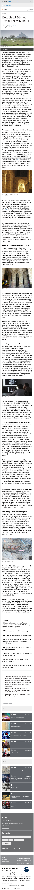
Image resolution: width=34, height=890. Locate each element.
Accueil (8, 1)
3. (2, 688)
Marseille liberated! (15, 787)
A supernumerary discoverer (18, 744)
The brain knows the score (17, 717)
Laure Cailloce (12, 25)
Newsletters (4, 859)
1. (2, 676)
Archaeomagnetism (19, 840)
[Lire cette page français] (17, 1)
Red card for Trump (15, 752)
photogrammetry (6, 843)
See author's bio (5, 828)
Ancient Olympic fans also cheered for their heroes (20, 797)
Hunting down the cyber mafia (18, 735)
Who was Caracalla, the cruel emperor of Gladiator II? (20, 779)
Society (5, 9)
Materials (15, 836)
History (4, 13)
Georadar (28, 836)
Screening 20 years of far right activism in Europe (21, 805)
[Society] (6, 717)
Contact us (4, 863)
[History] (6, 770)
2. (2, 680)
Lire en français (7, 5)
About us (3, 857)
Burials (10, 840)
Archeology (21, 836)
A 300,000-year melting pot (17, 770)
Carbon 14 (5, 840)
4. (2, 694)
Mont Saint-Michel (7, 836)
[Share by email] (15, 848)
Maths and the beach (16, 726)
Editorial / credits (5, 861)
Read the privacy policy (7, 883)
